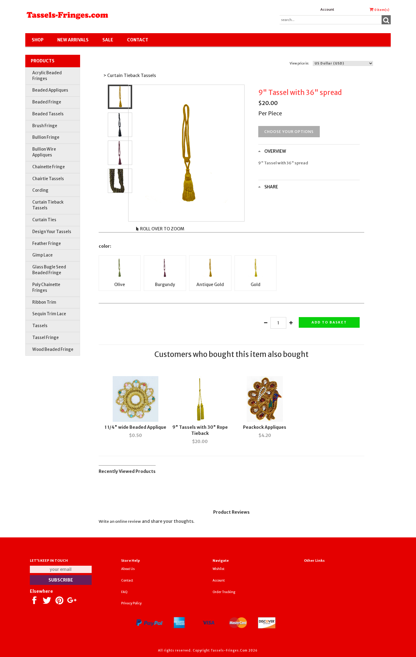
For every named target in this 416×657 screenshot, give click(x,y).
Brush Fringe (44, 125)
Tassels (40, 325)
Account (327, 9)
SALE (107, 40)
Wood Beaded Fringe (52, 349)
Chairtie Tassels (48, 178)
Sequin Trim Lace (49, 313)
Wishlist (218, 569)
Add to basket (329, 322)
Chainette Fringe (48, 166)
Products (43, 61)
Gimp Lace (42, 255)
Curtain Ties (44, 219)
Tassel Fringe (45, 337)
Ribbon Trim (44, 302)
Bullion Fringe (45, 137)
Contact (137, 40)
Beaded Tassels (48, 114)
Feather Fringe (46, 243)
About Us (128, 569)
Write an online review (120, 521)
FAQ (124, 592)
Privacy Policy (131, 603)
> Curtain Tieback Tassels (129, 75)
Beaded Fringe (46, 102)
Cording (40, 190)
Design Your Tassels (51, 231)
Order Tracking (224, 592)
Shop (38, 40)
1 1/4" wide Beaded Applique (135, 427)
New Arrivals (73, 40)
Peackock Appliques (264, 427)
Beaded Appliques (50, 90)
